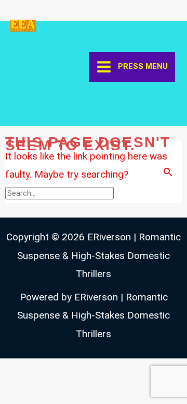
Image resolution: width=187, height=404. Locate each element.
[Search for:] (60, 192)
